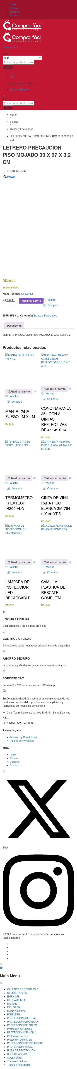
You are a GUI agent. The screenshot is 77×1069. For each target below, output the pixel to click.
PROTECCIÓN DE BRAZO (22, 1025)
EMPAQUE (13, 996)
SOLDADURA (14, 1057)
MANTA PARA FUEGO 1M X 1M (20, 413)
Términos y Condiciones (23, 737)
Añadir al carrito (31, 300)
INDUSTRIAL (14, 1007)
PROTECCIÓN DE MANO (21, 1032)
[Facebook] (4, 771)
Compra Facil (10, 47)
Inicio (13, 4)
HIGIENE (12, 1003)
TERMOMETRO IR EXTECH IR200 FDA (19, 503)
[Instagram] (38, 930)
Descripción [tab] (14, 325)
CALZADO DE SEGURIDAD (22, 989)
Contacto (15, 15)
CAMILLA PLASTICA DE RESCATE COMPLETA (53, 589)
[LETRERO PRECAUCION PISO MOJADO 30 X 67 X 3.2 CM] (3, 177)
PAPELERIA (14, 1014)
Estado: (7, 287)
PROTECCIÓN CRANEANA (22, 1021)
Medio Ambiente (16, 1011)
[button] (51, 305)
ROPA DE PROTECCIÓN (21, 1050)
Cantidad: (8, 299)
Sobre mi (15, 11)
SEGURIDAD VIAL (17, 1054)
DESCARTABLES (17, 993)
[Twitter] (38, 844)
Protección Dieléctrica (19, 1039)
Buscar (8, 67)
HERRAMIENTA (16, 1000)
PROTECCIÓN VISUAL (20, 1047)
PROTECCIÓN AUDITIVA (21, 1018)
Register (25, 89)
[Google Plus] (4, 847)
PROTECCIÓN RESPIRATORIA (24, 1043)
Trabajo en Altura (17, 1061)
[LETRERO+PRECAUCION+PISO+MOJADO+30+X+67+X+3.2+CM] (5, 177)
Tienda (14, 8)
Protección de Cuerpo (19, 1029)
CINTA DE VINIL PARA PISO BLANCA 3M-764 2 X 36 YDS (55, 505)
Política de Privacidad (22, 740)
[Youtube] (6, 847)
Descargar (27, 293)
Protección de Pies (17, 1036)
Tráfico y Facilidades (45, 315)
